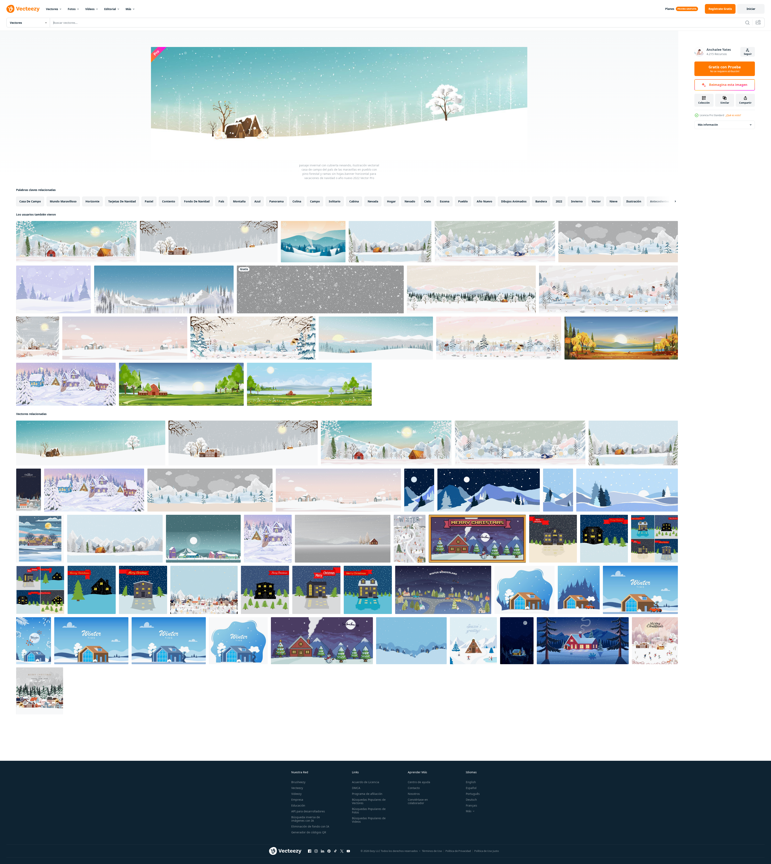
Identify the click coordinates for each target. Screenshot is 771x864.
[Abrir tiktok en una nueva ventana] (335, 851)
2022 (559, 201)
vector (596, 201)
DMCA (356, 788)
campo (315, 201)
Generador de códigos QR (308, 832)
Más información (708, 124)
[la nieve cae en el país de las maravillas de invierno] (53, 289)
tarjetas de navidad (122, 201)
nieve (613, 201)
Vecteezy (297, 788)
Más (128, 9)
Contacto (414, 788)
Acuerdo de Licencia (365, 782)
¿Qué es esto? (733, 115)
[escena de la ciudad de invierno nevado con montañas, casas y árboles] (203, 539)
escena (444, 201)
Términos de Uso (432, 851)
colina (296, 201)
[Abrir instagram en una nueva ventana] (316, 851)
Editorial (110, 9)
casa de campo (30, 201)
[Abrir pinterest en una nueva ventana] (329, 851)
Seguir (748, 54)
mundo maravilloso (63, 201)
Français (471, 805)
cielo (427, 201)
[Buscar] (747, 22)
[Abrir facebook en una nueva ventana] (309, 851)
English (471, 782)
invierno (577, 201)
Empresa (297, 799)
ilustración (633, 201)
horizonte (92, 201)
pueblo (463, 201)
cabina (354, 201)
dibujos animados (513, 201)
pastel (149, 201)
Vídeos (90, 9)
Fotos (72, 9)
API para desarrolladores (308, 811)
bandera (541, 201)
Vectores (52, 9)
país (221, 201)
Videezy (296, 794)
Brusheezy (298, 782)
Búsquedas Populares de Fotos (369, 810)
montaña (239, 201)
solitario (334, 201)
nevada (373, 201)
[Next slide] (671, 201)
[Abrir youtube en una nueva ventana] (348, 851)
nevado (410, 201)
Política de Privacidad (458, 851)
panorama (276, 201)
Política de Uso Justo (486, 851)
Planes (669, 9)
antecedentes (659, 201)
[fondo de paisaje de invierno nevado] (313, 241)
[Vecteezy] (23, 9)
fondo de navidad (197, 201)
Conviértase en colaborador (418, 801)
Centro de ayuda (419, 782)
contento (168, 201)
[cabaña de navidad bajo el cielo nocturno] (517, 640)
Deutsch (471, 799)
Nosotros (414, 794)
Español (471, 788)
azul (257, 201)
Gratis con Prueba (725, 69)
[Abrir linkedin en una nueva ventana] (322, 851)
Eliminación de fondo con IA (310, 826)
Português (473, 794)
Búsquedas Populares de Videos (369, 819)
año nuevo (484, 201)
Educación (298, 805)
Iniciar (751, 9)
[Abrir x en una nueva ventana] (341, 851)
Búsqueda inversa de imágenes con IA (305, 818)
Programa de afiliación (367, 794)
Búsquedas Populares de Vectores (369, 801)
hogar (391, 201)
